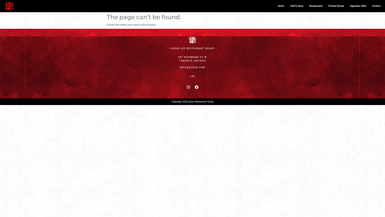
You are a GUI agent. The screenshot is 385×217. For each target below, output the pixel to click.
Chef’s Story (296, 6)
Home (281, 6)
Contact (376, 6)
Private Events (336, 6)
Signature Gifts (358, 6)
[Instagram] (188, 87)
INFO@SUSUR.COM (192, 67)
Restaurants (315, 6)
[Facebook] (196, 87)
